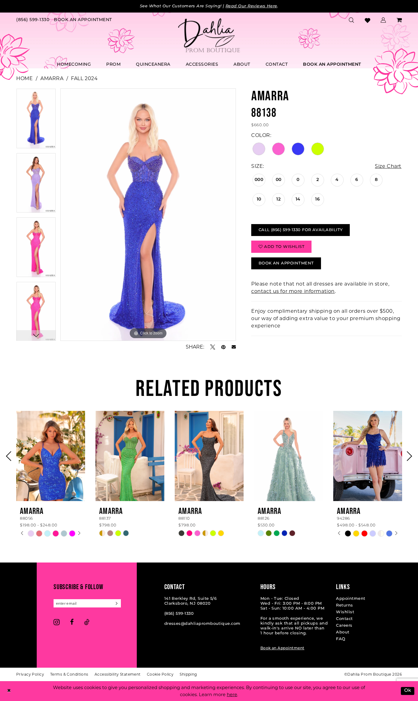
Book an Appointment (282, 648)
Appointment (350, 599)
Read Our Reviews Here (251, 6)
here (232, 694)
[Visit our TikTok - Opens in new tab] (86, 622)
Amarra (51, 78)
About (342, 632)
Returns (344, 605)
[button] (383, 20)
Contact (344, 619)
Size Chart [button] (388, 166)
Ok (407, 691)
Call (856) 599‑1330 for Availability (301, 230)
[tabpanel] (36, 120)
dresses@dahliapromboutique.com (202, 624)
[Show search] (352, 20)
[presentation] (50, 456)
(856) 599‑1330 (179, 614)
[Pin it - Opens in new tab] (223, 347)
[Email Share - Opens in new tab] (234, 347)
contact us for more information (293, 291)
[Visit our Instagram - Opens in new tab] (57, 621)
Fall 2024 (84, 78)
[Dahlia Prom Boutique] (209, 35)
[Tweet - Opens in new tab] (212, 347)
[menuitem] (33, 20)
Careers (344, 626)
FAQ (340, 639)
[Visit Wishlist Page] (368, 20)
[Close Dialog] (9, 691)
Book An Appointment (286, 263)
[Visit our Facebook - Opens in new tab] (72, 622)
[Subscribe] (117, 603)
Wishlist (345, 612)
